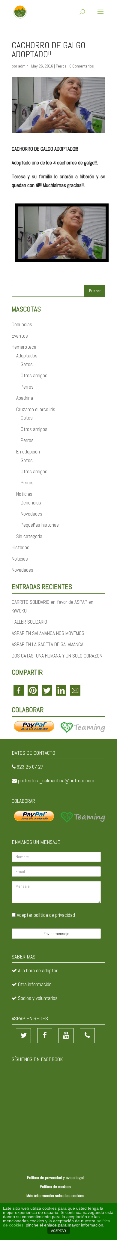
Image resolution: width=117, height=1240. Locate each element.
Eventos (20, 336)
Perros (61, 66)
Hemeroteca (24, 347)
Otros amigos (34, 375)
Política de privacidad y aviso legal (55, 1177)
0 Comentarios (81, 66)
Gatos (27, 364)
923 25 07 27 (30, 766)
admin (23, 66)
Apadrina (24, 398)
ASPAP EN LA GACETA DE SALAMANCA (47, 644)
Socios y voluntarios (38, 998)
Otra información (35, 984)
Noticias (24, 494)
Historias (20, 547)
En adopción (28, 451)
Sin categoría (29, 536)
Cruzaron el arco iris (35, 409)
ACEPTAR (58, 1230)
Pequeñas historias (40, 525)
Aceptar (45, 915)
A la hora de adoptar (38, 970)
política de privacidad (54, 915)
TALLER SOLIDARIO (29, 621)
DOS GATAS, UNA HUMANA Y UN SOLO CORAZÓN (57, 655)
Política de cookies (55, 1186)
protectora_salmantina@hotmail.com (56, 780)
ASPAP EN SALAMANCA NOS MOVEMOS (48, 633)
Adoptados (27, 355)
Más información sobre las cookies (55, 1195)
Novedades (31, 513)
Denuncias (22, 324)
